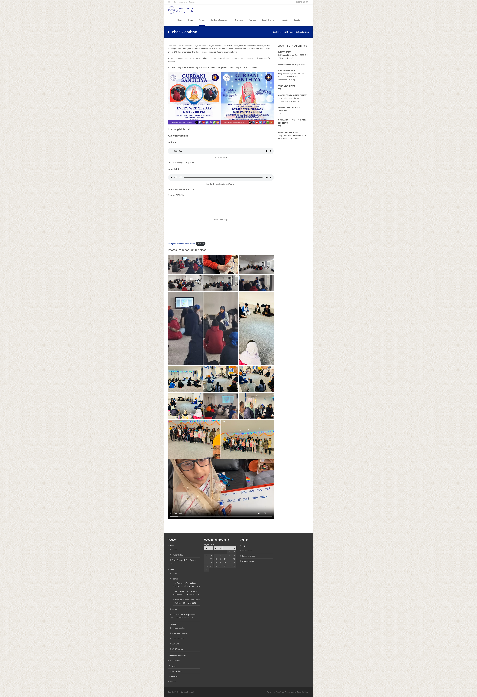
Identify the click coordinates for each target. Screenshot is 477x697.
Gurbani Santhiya (178, 628)
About (174, 549)
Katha (174, 609)
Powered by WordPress (275, 692)
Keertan (175, 579)
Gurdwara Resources (219, 20)
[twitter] (300, 3)
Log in (244, 545)
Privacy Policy (177, 555)
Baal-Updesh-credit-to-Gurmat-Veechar (181, 244)
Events (190, 20)
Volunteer (252, 20)
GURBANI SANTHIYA (286, 70)
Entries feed (247, 550)
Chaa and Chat (178, 638)
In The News (238, 20)
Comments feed (248, 556)
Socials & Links (268, 20)
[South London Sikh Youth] (178, 9)
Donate (297, 20)
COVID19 (175, 644)
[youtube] (307, 3)
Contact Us (283, 20)
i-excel (292, 692)
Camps (175, 573)
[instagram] (304, 3)
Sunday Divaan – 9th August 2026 (291, 64)
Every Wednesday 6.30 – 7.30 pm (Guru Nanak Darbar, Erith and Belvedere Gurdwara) (291, 76)
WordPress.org (248, 561)
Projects (202, 20)
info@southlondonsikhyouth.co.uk (183, 2)
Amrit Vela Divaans (179, 633)
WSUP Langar (177, 649)
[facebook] (297, 3)
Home (179, 20)
